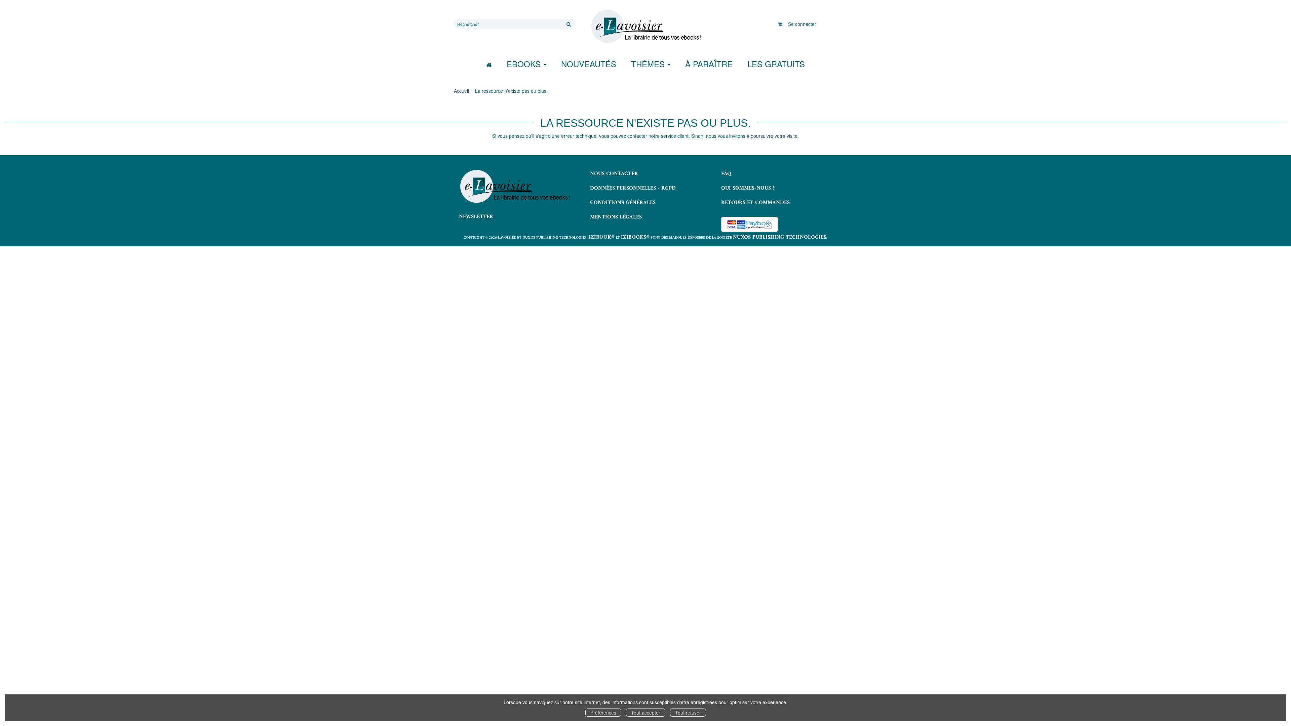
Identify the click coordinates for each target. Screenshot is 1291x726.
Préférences (603, 712)
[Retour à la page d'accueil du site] (645, 26)
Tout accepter (645, 712)
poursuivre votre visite (774, 135)
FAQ (726, 173)
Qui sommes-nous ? (748, 188)
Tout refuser (688, 712)
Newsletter (476, 216)
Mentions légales (616, 217)
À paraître (709, 64)
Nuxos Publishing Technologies (779, 237)
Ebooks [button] (525, 64)
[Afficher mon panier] (780, 24)
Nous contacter (614, 173)
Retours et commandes (755, 202)
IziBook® (602, 237)
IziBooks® (635, 237)
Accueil (461, 90)
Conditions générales (623, 202)
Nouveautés (588, 64)
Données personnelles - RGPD (633, 188)
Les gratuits (776, 64)
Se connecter (802, 24)
